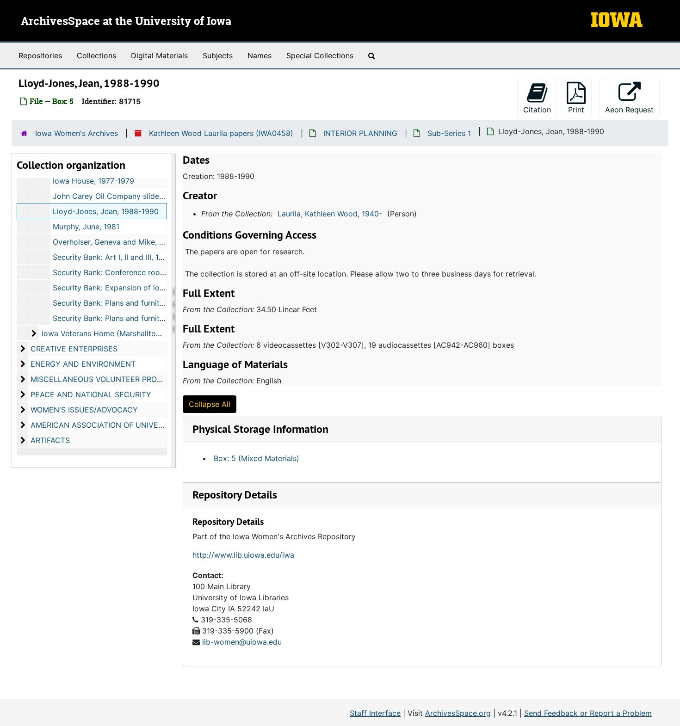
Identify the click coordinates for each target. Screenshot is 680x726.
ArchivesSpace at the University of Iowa (126, 22)
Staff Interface (375, 713)
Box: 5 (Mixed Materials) (256, 458)
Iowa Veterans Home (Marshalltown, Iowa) (116, 333)
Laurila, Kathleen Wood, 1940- (330, 213)
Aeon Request (632, 109)
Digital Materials (159, 55)
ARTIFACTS (50, 440)
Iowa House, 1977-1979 (93, 180)
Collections (96, 55)
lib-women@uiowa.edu (242, 641)
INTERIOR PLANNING (360, 133)
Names (259, 55)
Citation (537, 109)
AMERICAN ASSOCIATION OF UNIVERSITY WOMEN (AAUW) (136, 425)
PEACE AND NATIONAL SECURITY (91, 394)
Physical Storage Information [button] (260, 429)
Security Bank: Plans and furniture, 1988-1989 (132, 303)
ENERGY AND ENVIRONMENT (83, 364)
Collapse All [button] (209, 404)
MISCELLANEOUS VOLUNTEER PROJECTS (105, 379)
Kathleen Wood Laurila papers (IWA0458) (221, 133)
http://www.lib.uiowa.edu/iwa (243, 555)
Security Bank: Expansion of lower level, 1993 (132, 287)
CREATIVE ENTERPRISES (74, 348)
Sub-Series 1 (449, 133)
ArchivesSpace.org (458, 713)
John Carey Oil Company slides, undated (124, 196)
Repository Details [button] (234, 494)
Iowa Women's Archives (76, 133)
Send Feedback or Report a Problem (588, 713)
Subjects (218, 55)
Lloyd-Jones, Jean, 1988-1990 (106, 211)
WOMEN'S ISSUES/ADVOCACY (84, 409)
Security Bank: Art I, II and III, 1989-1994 (123, 257)
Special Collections (319, 55)
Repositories (40, 55)
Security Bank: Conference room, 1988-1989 (130, 272)
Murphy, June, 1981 (86, 226)
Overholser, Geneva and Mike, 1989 (114, 241)
